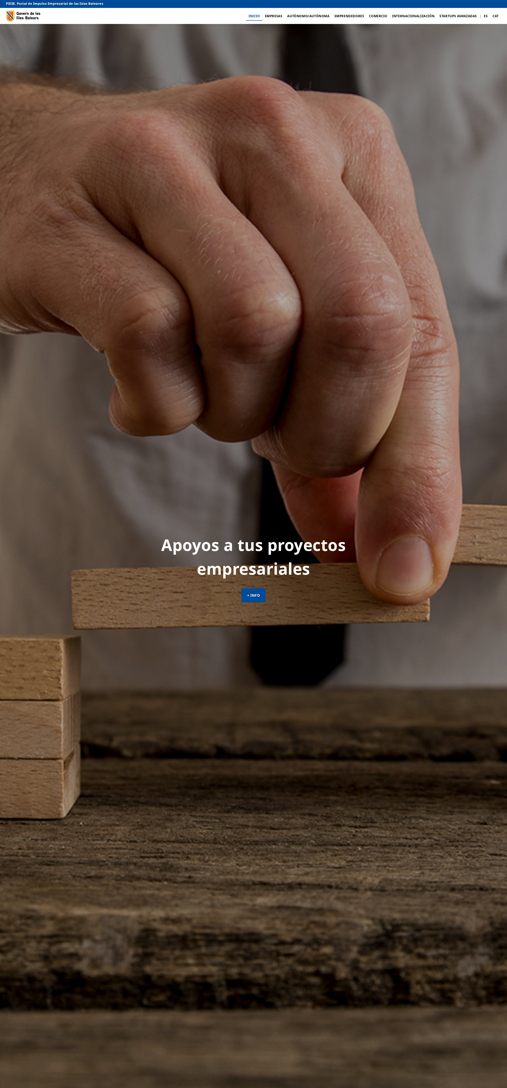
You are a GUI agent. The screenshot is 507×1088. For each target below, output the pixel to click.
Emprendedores (349, 16)
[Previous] (7, 569)
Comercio (378, 16)
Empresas (273, 16)
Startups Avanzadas (458, 16)
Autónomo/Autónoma (308, 16)
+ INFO (57, 610)
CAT (496, 16)
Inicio (254, 16)
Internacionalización (413, 16)
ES (486, 16)
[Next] (499, 569)
